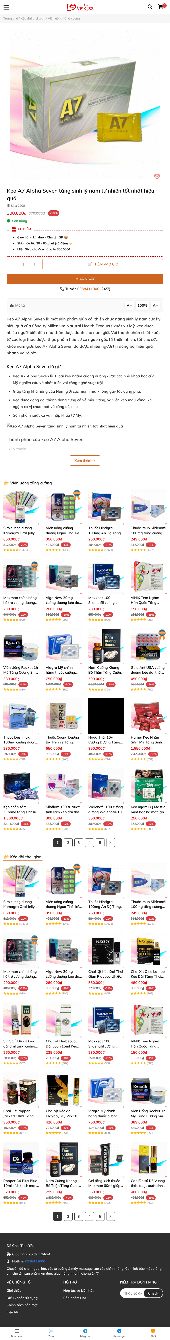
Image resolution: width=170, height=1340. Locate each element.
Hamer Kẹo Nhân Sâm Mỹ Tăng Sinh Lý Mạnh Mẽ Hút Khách (148, 742)
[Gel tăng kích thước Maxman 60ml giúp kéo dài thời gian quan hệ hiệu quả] (106, 1160)
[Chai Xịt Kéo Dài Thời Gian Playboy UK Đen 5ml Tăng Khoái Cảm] (106, 950)
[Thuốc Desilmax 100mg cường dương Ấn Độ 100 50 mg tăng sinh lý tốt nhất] (21, 716)
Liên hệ (12, 1312)
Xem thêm (83, 460)
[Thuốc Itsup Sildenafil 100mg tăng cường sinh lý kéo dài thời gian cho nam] (149, 507)
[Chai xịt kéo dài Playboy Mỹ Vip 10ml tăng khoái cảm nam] (64, 1090)
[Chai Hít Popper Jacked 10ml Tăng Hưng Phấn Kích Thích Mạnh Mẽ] (21, 1090)
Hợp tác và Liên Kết (78, 1290)
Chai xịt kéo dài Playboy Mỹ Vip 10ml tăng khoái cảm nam (63, 1116)
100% (142, 305)
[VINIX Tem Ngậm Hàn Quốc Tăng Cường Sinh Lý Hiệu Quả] (149, 577)
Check (153, 1293)
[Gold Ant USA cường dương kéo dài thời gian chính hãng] (149, 646)
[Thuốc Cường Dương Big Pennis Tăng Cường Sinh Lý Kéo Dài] (64, 716)
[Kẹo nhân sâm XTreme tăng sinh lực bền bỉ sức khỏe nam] (21, 786)
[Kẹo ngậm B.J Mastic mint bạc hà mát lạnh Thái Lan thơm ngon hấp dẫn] (149, 786)
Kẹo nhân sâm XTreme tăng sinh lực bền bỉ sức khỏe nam (20, 812)
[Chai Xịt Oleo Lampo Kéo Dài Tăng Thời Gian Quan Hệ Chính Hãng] (149, 950)
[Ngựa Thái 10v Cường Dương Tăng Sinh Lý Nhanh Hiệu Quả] (106, 716)
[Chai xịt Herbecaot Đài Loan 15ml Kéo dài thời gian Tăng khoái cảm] (64, 1020)
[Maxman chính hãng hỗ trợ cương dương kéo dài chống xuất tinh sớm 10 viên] (21, 577)
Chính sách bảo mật (22, 1305)
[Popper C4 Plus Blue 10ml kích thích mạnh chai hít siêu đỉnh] (21, 1160)
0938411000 (88, 289)
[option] (85, 105)
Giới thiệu (14, 1290)
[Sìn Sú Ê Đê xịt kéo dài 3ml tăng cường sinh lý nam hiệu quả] (21, 1020)
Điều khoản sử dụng (22, 1298)
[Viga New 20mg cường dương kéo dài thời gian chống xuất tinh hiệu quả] (64, 577)
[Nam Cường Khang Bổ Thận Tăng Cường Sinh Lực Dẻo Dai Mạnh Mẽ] (106, 646)
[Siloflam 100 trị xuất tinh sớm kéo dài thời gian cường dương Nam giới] (64, 786)
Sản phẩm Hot (74, 1298)
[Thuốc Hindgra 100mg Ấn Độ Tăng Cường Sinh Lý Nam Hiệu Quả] (106, 507)
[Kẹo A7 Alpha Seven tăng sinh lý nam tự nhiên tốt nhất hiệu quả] (85, 105)
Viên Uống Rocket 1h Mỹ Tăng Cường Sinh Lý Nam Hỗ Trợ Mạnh (20, 672)
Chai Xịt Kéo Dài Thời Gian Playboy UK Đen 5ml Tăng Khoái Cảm (106, 976)
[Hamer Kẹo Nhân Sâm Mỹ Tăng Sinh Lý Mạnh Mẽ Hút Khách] (149, 716)
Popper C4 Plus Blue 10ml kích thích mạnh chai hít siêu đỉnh (20, 1185)
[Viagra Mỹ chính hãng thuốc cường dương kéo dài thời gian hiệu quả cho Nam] (64, 646)
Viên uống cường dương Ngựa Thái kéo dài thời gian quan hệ (63, 533)
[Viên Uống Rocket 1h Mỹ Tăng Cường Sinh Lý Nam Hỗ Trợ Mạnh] (21, 646)
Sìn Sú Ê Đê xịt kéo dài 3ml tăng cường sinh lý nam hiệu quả (20, 1046)
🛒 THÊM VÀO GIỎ (102, 264)
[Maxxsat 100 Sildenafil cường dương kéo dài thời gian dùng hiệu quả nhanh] (106, 577)
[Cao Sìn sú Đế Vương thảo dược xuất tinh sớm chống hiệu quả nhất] (149, 1160)
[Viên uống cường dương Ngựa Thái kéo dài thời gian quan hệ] (64, 507)
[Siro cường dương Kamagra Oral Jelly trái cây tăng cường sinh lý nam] (21, 507)
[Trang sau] (110, 842)
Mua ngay (85, 279)
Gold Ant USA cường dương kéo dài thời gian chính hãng (148, 672)
